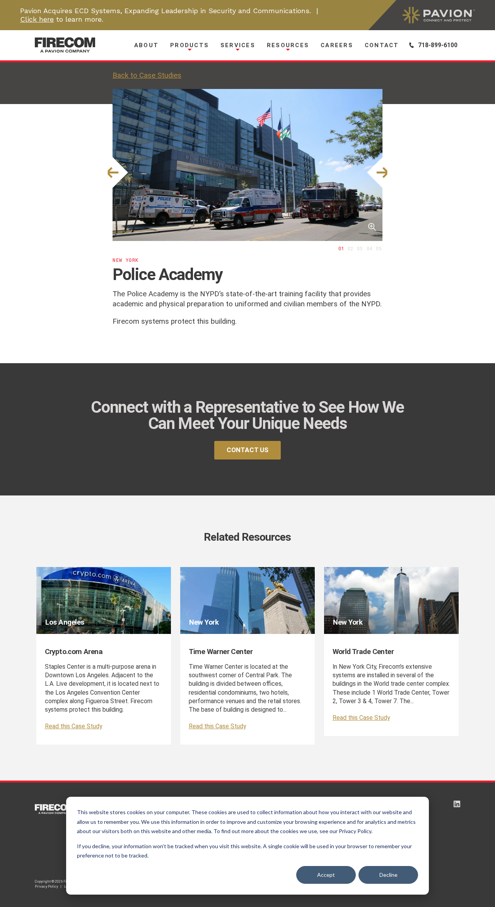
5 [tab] (380, 248)
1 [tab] (342, 248)
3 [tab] (361, 248)
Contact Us (247, 450)
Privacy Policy (46, 886)
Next (382, 173)
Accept (326, 874)
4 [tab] (370, 248)
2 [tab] (351, 248)
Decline (388, 874)
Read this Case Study (73, 726)
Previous (112, 173)
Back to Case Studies (147, 75)
